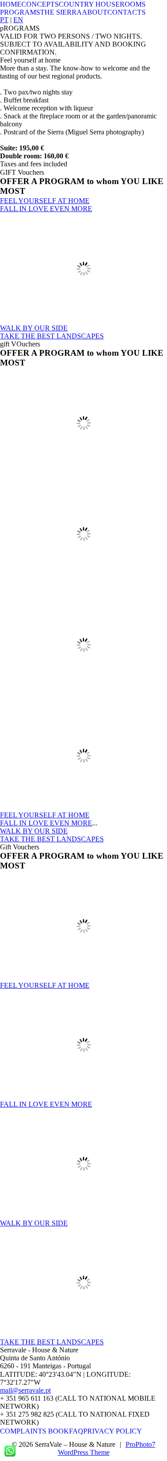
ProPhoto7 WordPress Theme (106, 1448)
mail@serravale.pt (25, 1390)
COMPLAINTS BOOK (34, 1431)
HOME (10, 4)
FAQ (76, 1431)
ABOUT (94, 12)
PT (4, 20)
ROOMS (133, 4)
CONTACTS (126, 12)
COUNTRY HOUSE (89, 4)
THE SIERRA (61, 12)
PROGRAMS (20, 12)
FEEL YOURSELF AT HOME (45, 200)
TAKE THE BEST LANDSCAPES (52, 336)
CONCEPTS (40, 4)
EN (18, 20)
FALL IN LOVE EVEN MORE (46, 208)
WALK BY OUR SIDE (34, 328)
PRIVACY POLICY (112, 1431)
